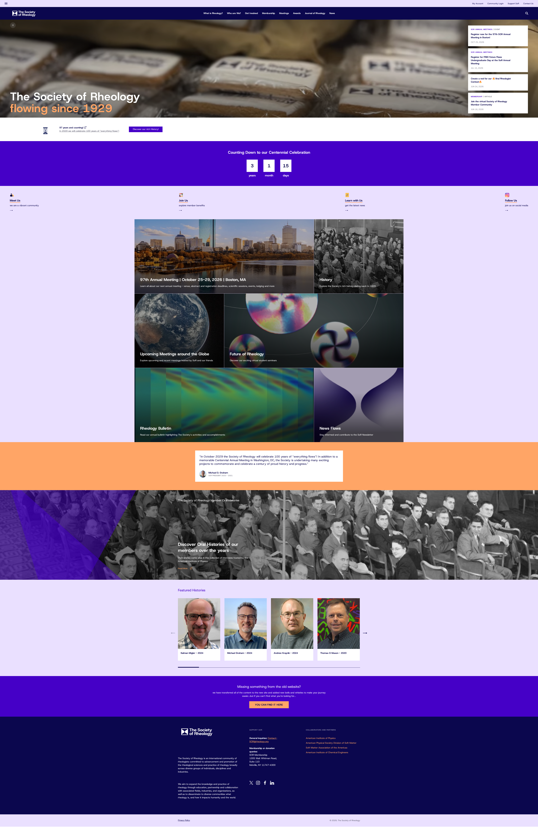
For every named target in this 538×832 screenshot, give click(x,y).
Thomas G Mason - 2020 (333, 653)
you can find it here (269, 704)
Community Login (495, 3)
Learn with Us (353, 200)
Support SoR (513, 3)
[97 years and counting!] (45, 130)
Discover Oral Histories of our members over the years (208, 547)
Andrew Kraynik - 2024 (286, 653)
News (332, 13)
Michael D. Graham (218, 472)
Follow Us (511, 200)
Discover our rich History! (146, 129)
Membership (268, 13)
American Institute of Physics (321, 738)
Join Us (183, 200)
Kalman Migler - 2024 (192, 653)
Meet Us (15, 200)
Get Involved (251, 13)
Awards (297, 13)
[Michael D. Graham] (202, 474)
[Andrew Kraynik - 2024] (292, 623)
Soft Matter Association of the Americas (326, 747)
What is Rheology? (213, 13)
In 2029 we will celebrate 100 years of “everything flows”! (89, 130)
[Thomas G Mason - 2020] (338, 623)
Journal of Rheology (315, 13)
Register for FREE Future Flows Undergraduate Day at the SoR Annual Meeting (490, 60)
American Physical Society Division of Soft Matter (331, 742)
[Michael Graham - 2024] (245, 623)
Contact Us (528, 3)
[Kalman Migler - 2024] (199, 623)
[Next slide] (365, 633)
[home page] (24, 13)
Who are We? (234, 13)
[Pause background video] (13, 25)
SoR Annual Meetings (481, 29)
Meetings (284, 13)
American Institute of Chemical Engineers (327, 752)
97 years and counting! (71, 127)
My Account (477, 3)
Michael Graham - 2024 (239, 653)
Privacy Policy (184, 820)
